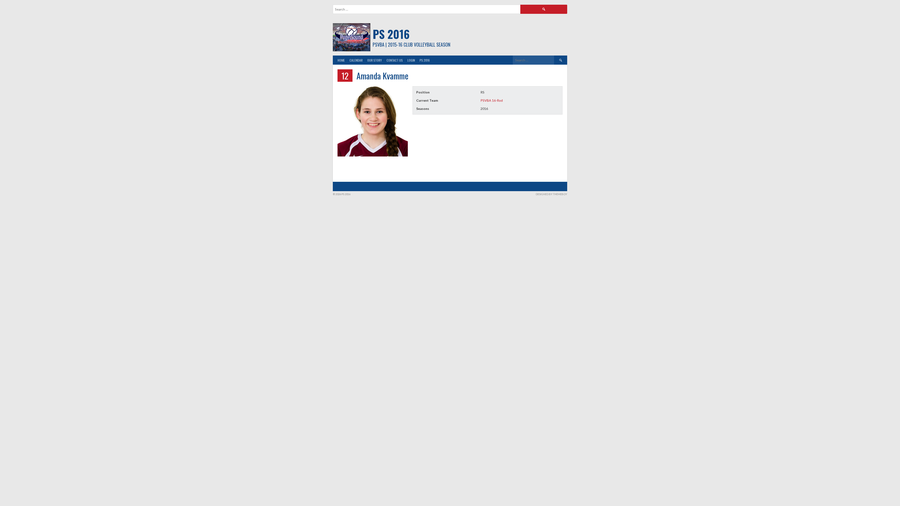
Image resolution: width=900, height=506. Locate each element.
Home (341, 60)
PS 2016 (391, 34)
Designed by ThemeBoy (551, 194)
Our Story (374, 60)
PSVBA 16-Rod (491, 100)
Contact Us (394, 60)
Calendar (356, 60)
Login (411, 60)
